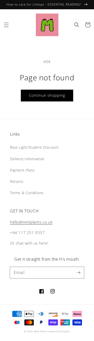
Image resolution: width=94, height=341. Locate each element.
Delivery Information (27, 158)
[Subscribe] (78, 272)
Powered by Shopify (58, 331)
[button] (6, 24)
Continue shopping (47, 95)
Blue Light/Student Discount (34, 147)
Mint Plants (40, 331)
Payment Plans (22, 170)
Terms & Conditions (27, 192)
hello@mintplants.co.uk (31, 221)
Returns (16, 181)
